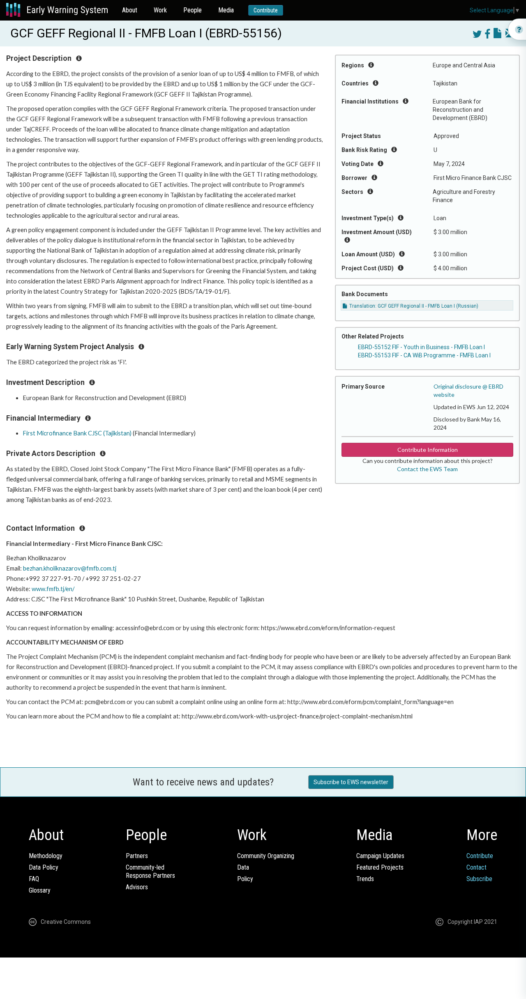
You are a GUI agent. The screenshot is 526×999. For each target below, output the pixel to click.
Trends (365, 879)
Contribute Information (427, 449)
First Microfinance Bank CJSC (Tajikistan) (77, 433)
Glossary (40, 890)
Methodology (45, 856)
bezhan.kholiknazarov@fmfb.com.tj (69, 568)
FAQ (34, 879)
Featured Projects (380, 867)
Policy (245, 879)
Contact (476, 867)
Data (243, 867)
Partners (137, 856)
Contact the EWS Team (427, 468)
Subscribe (479, 879)
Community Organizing (265, 856)
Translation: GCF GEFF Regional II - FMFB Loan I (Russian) (413, 306)
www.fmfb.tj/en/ (53, 588)
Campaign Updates (380, 856)
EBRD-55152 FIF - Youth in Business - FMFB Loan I (421, 347)
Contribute (266, 10)
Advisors (137, 887)
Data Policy (43, 867)
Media (226, 10)
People (192, 10)
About (129, 10)
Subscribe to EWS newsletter (351, 782)
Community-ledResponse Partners (150, 871)
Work (160, 10)
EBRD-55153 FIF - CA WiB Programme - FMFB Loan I (424, 355)
